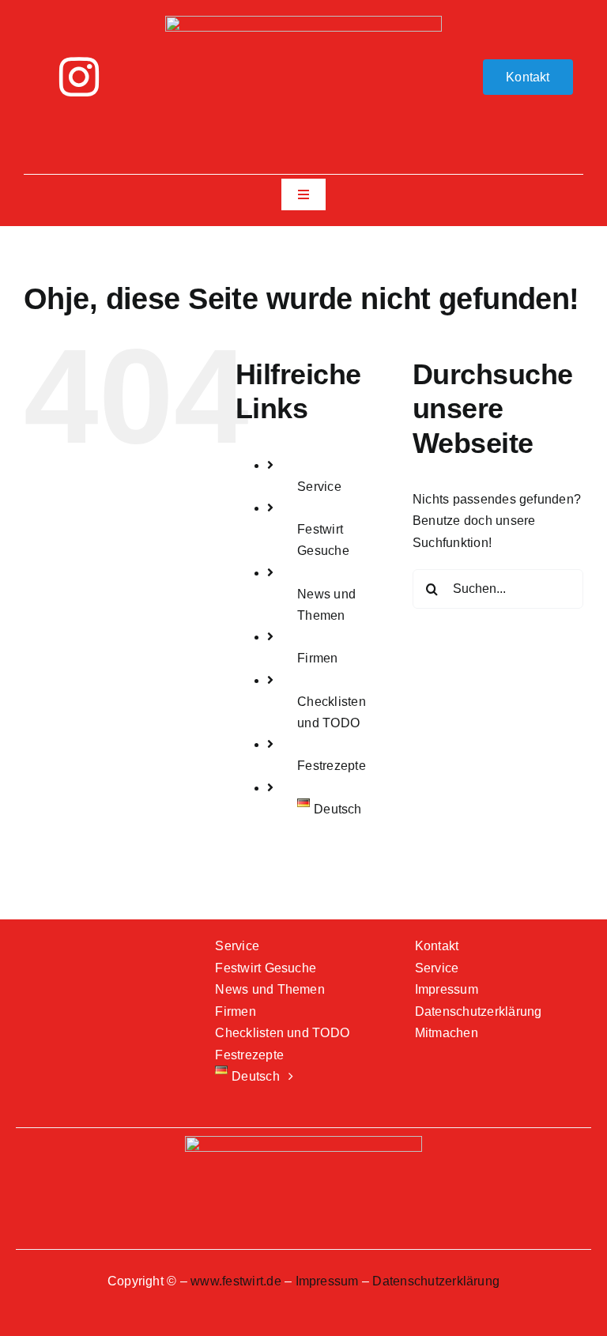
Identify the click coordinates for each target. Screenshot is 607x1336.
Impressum (327, 1281)
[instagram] (79, 76)
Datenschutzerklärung (436, 1281)
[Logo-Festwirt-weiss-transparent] (303, 21)
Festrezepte (331, 765)
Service (319, 486)
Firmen (317, 658)
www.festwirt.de (235, 1281)
